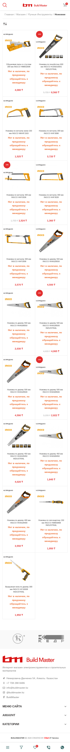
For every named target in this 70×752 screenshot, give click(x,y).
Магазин (21, 14)
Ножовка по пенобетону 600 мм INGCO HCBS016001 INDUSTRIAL (51, 66)
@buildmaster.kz (15, 692)
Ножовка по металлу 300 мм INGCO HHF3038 (18, 196)
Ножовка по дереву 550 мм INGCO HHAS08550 (19, 324)
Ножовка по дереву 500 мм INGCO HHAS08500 (51, 391)
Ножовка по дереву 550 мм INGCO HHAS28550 (51, 260)
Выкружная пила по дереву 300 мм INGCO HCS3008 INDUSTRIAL (18, 589)
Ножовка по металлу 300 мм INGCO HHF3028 (51, 196)
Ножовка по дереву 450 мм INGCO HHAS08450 (51, 455)
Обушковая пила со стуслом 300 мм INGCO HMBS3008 (18, 65)
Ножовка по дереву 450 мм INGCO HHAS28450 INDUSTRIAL (19, 456)
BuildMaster (12, 697)
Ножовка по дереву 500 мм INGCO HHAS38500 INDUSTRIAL (51, 325)
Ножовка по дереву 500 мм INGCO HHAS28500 (19, 391)
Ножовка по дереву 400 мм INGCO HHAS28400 (19, 521)
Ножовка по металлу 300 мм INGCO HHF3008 (18, 260)
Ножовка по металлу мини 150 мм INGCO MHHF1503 (19, 132)
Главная (9, 14)
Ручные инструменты (40, 14)
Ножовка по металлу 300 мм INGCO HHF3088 (51, 132)
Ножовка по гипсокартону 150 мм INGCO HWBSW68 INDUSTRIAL (51, 522)
